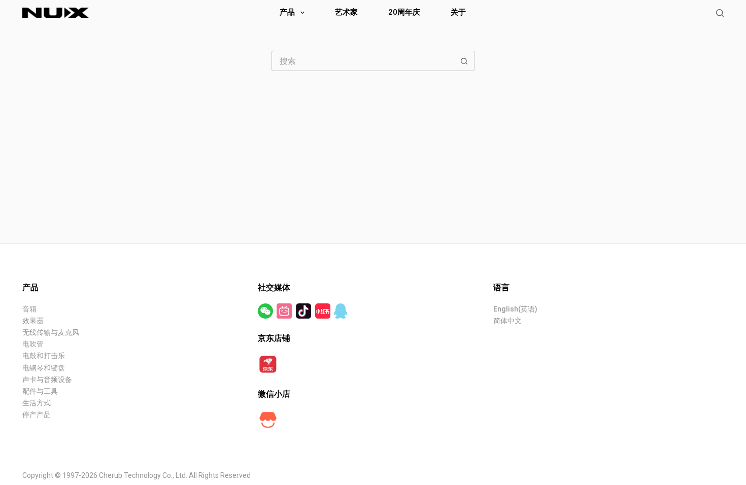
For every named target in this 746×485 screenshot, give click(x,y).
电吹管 (33, 344)
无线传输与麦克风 (50, 332)
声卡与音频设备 (47, 379)
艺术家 (346, 12)
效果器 (33, 321)
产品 (287, 12)
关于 (458, 12)
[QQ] (340, 310)
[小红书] (323, 310)
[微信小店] (268, 419)
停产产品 (36, 414)
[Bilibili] (285, 310)
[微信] (266, 310)
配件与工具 (40, 391)
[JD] (268, 364)
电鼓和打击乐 (43, 356)
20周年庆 (404, 12)
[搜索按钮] (464, 61)
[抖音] (304, 310)
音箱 (29, 309)
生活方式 (36, 403)
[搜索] (720, 13)
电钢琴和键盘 (43, 368)
